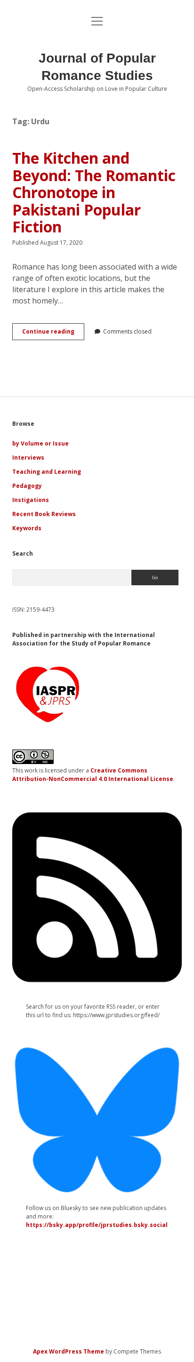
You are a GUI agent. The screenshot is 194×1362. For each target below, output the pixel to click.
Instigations (30, 500)
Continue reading (53, 333)
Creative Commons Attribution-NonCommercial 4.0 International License (92, 774)
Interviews (28, 458)
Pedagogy (27, 486)
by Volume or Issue (40, 443)
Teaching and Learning (46, 472)
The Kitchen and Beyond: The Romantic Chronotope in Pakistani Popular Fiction (94, 192)
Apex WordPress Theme (68, 1351)
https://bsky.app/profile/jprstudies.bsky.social (97, 1225)
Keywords (26, 528)
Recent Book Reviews (44, 514)
